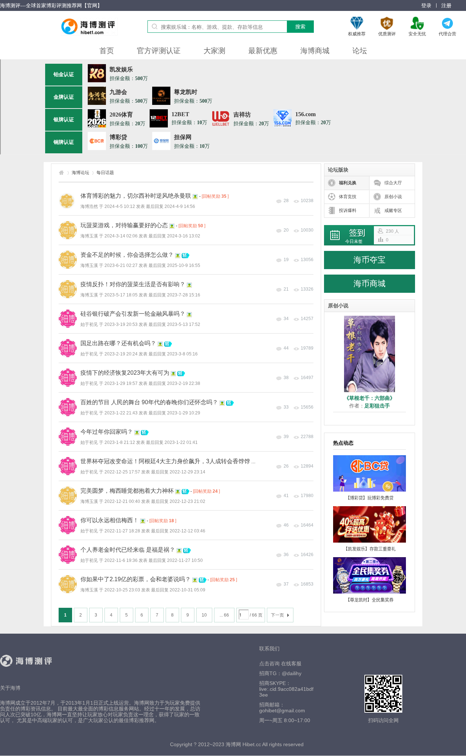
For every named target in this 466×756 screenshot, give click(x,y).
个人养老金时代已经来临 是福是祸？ (127, 550)
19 (286, 259)
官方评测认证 (159, 50)
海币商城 (370, 283)
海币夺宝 (370, 259)
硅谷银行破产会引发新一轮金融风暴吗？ (132, 314)
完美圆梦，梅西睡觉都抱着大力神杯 (127, 491)
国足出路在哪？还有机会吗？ (118, 343)
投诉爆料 (347, 210)
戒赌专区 (393, 210)
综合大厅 (393, 182)
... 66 (224, 615)
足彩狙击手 (377, 406)
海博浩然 (89, 206)
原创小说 (393, 196)
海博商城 (314, 50)
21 (286, 289)
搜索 (300, 26)
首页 (106, 50)
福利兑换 (347, 182)
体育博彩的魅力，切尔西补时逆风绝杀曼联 (135, 196)
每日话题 (105, 172)
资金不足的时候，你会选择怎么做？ (127, 255)
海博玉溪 (89, 236)
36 (286, 554)
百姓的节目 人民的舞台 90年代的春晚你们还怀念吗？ (149, 402)
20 (286, 230)
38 (286, 377)
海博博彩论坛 (61, 173)
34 (286, 318)
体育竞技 (347, 196)
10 (204, 615)
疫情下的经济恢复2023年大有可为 (124, 373)
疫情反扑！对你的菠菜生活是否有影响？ (132, 284)
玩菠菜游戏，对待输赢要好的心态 (124, 225)
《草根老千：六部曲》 (369, 398)
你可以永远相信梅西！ (109, 520)
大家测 (214, 50)
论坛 (359, 50)
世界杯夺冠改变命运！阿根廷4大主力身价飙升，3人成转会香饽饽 (165, 461)
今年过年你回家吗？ (106, 432)
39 (286, 436)
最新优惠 (262, 50)
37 (286, 584)
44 (286, 348)
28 (286, 200)
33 (286, 407)
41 (286, 495)
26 (286, 466)
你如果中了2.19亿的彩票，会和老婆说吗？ (135, 579)
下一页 (277, 615)
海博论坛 (80, 172)
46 (286, 525)
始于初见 (89, 324)
